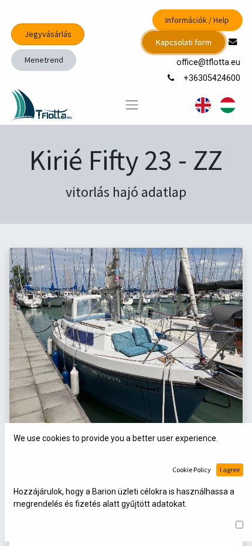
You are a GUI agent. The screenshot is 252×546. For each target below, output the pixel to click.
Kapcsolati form (184, 42)
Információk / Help (197, 20)
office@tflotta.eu (209, 62)
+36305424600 (213, 78)
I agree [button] (230, 469)
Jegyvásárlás (48, 34)
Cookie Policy (191, 469)
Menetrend (44, 59)
